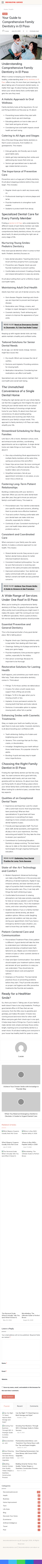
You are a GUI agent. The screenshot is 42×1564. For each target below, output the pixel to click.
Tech (4, 1506)
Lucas (7, 31)
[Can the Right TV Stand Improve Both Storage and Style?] (8, 1417)
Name (4, 1363)
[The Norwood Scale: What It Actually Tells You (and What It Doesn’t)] (11, 1230)
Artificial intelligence (10, 1523)
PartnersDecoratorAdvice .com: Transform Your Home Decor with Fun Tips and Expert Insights (27, 1443)
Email (4, 1371)
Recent (20, 1406)
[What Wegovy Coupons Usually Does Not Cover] (11, 1135)
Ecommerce (7, 1519)
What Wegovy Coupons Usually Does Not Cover (10, 1143)
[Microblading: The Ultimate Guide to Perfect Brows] (31, 1230)
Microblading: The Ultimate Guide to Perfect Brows (31, 1315)
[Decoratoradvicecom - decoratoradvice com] (14, 2)
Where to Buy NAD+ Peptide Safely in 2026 (29, 1143)
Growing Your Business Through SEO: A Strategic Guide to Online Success (27, 1428)
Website (4, 1379)
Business (6, 1499)
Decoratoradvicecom (10, 1492)
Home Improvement (10, 1502)
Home (5, 9)
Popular (7, 1406)
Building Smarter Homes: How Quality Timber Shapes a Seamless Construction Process (27, 1466)
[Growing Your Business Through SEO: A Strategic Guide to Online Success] (8, 1431)
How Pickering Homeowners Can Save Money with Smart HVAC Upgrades (27, 1453)
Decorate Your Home (10, 1516)
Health (11, 9)
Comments (34, 1406)
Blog (4, 1512)
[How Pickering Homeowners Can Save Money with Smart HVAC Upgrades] (8, 1455)
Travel (5, 1526)
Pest (4, 1530)
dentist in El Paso (15, 223)
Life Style (6, 1509)
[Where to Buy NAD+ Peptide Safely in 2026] (31, 1135)
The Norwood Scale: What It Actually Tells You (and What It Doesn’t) (11, 1315)
